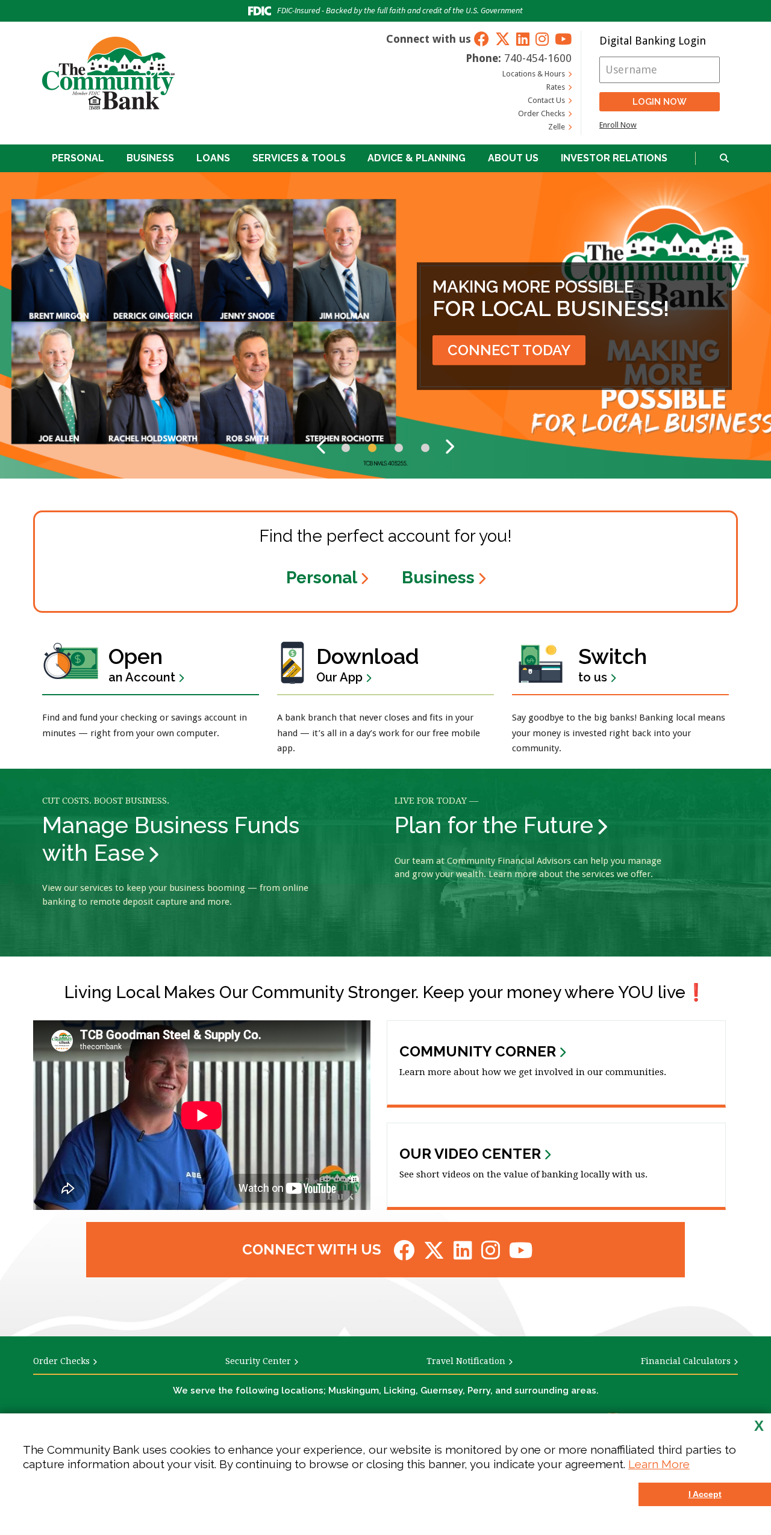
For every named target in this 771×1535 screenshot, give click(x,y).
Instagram (542, 38)
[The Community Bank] (108, 72)
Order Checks (541, 113)
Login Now (659, 101)
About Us (513, 158)
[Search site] (724, 159)
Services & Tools (299, 158)
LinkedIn (522, 38)
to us (612, 663)
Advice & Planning (416, 158)
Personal (78, 158)
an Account (141, 663)
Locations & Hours (533, 73)
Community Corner (477, 1051)
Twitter (502, 38)
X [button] (759, 1426)
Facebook (481, 38)
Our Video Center (470, 1154)
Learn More (659, 1464)
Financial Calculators (686, 1361)
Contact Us (546, 100)
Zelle (556, 126)
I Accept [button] (705, 1494)
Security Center (258, 1361)
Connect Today (509, 350)
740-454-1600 (538, 58)
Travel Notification (465, 1361)
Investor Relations (614, 158)
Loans (213, 158)
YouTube (563, 38)
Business (150, 158)
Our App (367, 663)
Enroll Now (618, 124)
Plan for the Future (494, 825)
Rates (555, 86)
